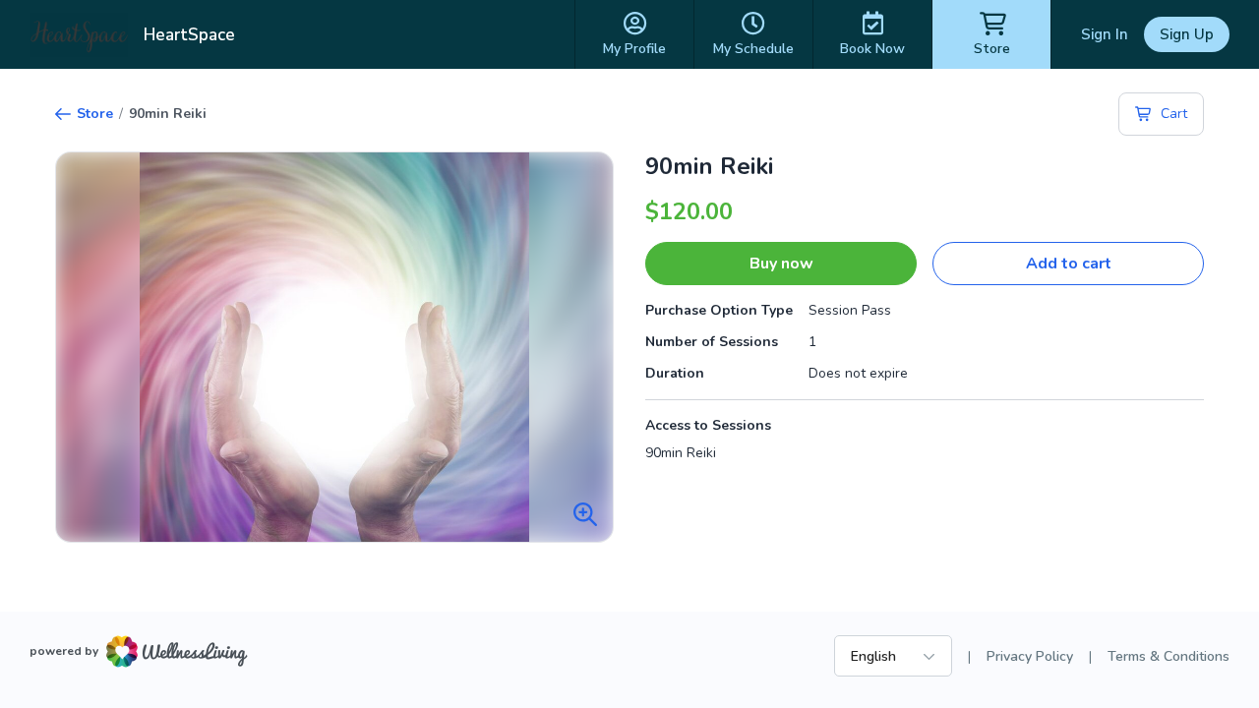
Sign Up (1187, 34)
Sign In (1104, 34)
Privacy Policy (1030, 656)
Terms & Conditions (1168, 656)
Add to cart (1068, 263)
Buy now (781, 263)
